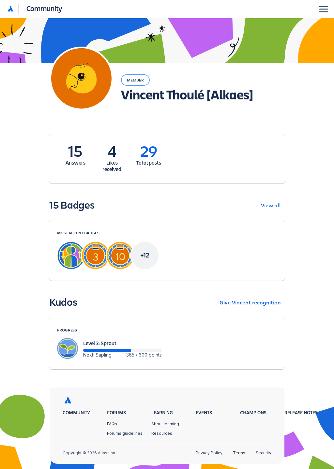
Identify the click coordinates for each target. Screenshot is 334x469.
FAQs (112, 423)
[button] (35, 9)
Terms (239, 452)
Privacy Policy (209, 452)
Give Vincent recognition (250, 303)
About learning (165, 423)
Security (263, 452)
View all (271, 205)
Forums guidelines (125, 433)
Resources (161, 433)
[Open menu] (323, 9)
